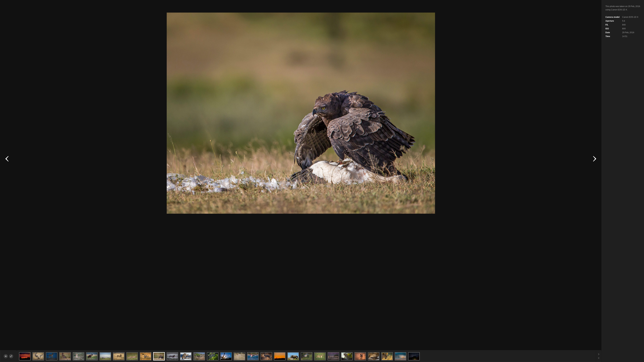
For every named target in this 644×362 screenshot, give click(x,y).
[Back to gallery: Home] (6, 356)
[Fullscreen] (11, 356)
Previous (7, 159)
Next (595, 159)
